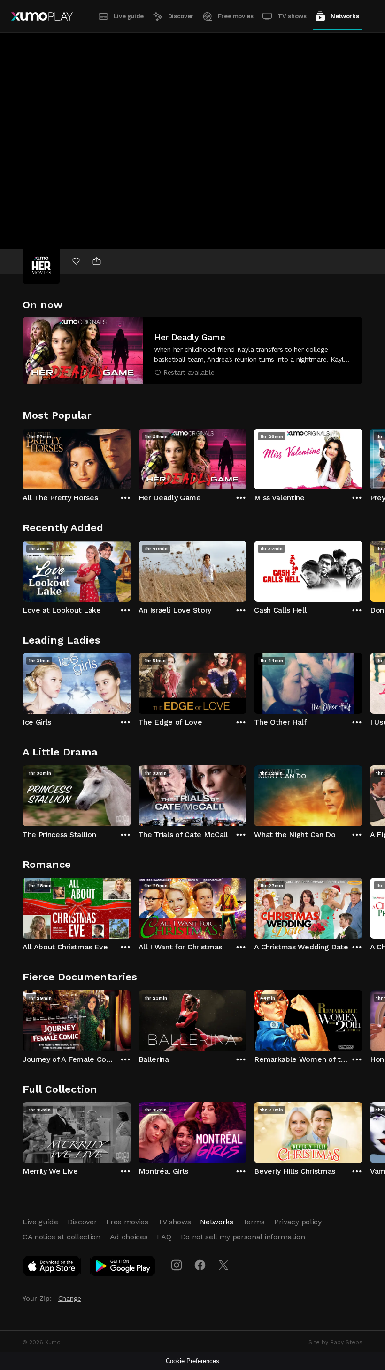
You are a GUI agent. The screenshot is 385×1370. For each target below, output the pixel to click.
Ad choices (129, 1236)
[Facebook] (200, 1265)
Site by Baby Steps (335, 1342)
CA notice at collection (61, 1236)
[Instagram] (176, 1265)
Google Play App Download (123, 1267)
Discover (180, 16)
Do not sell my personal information (243, 1236)
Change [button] (69, 1298)
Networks (345, 16)
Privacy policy (298, 1221)
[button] (192, 350)
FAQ (164, 1236)
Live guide (129, 16)
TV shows (291, 16)
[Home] (42, 16)
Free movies (236, 16)
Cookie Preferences (192, 1360)
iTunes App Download (52, 1267)
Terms (254, 1221)
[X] (223, 1265)
